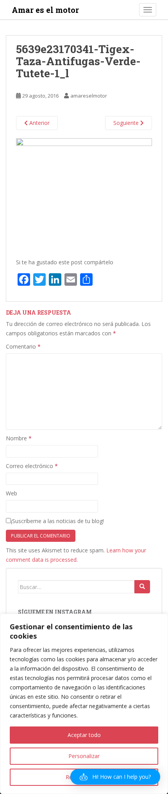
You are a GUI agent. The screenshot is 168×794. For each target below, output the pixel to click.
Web (11, 493)
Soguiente (126, 122)
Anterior (39, 122)
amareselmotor (88, 95)
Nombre (19, 438)
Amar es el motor (45, 10)
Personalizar (84, 756)
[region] (84, 704)
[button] (115, 777)
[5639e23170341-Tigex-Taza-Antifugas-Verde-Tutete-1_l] (84, 194)
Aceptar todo (84, 735)
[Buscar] (142, 586)
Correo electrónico (32, 466)
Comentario (23, 346)
